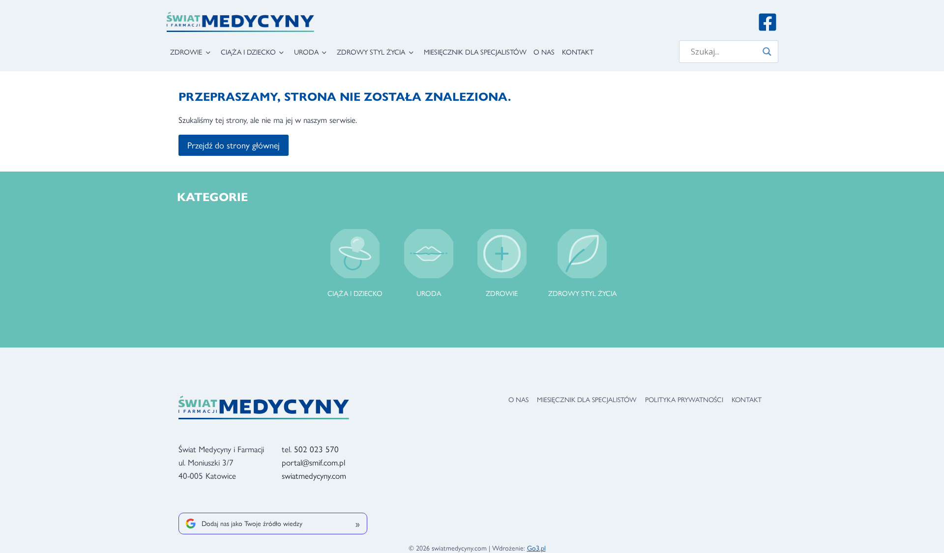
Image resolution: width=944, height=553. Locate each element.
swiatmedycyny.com (314, 475)
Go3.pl (536, 548)
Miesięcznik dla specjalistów (475, 52)
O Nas (544, 52)
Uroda (306, 52)
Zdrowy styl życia (371, 52)
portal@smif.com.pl (313, 462)
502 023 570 (316, 449)
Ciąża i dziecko (248, 52)
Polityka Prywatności (684, 399)
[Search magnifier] (767, 51)
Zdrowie (186, 52)
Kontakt (577, 52)
